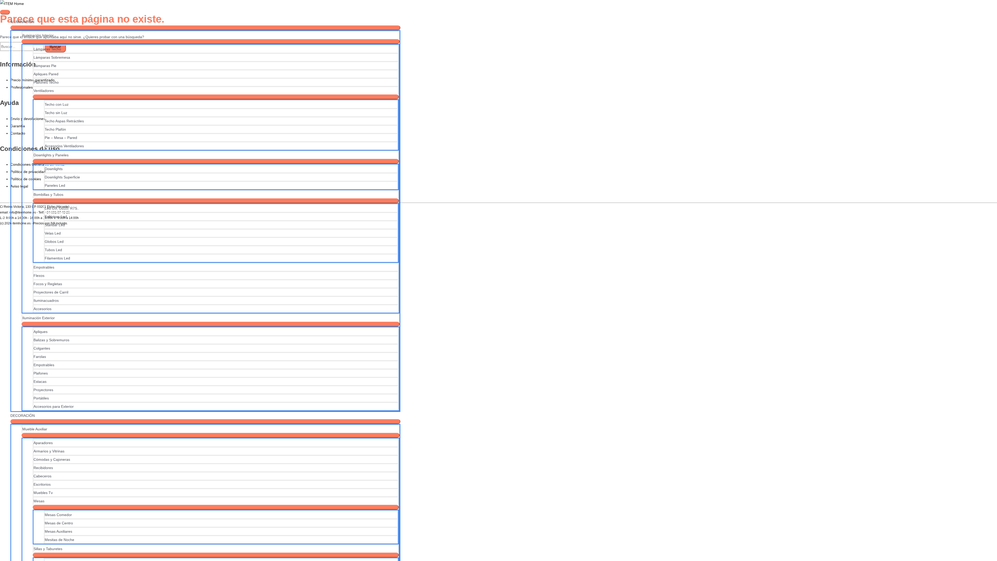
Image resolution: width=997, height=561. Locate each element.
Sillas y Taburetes (47, 549)
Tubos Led (53, 250)
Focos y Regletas (47, 284)
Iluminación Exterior (38, 318)
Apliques (40, 332)
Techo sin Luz (56, 113)
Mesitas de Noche (59, 540)
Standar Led (55, 225)
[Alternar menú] (205, 27)
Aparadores (43, 443)
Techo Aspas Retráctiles (64, 121)
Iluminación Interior (38, 35)
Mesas (38, 501)
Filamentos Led (57, 258)
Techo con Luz (57, 104)
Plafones (40, 373)
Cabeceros (42, 476)
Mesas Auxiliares (58, 531)
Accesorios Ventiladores (64, 146)
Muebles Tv (43, 493)
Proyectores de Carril (50, 292)
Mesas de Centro (59, 523)
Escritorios (42, 484)
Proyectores (43, 390)
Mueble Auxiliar (34, 429)
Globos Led (54, 241)
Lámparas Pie (44, 66)
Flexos (38, 275)
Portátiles (41, 398)
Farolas (39, 357)
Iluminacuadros (46, 300)
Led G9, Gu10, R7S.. (62, 208)
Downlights (54, 169)
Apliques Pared (45, 74)
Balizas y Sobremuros (51, 340)
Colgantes (41, 348)
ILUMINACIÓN (22, 22)
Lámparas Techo (47, 49)
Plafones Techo (46, 82)
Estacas (39, 381)
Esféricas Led (56, 217)
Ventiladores (43, 91)
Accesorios (42, 309)
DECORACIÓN (22, 415)
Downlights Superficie (62, 177)
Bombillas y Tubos (48, 194)
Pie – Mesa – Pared (61, 138)
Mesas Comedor (58, 515)
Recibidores (43, 468)
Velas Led (53, 233)
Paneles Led (55, 185)
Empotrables (43, 267)
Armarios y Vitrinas (48, 451)
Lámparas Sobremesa (51, 57)
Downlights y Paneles (51, 155)
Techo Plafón (55, 129)
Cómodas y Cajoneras (51, 459)
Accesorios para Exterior (53, 406)
